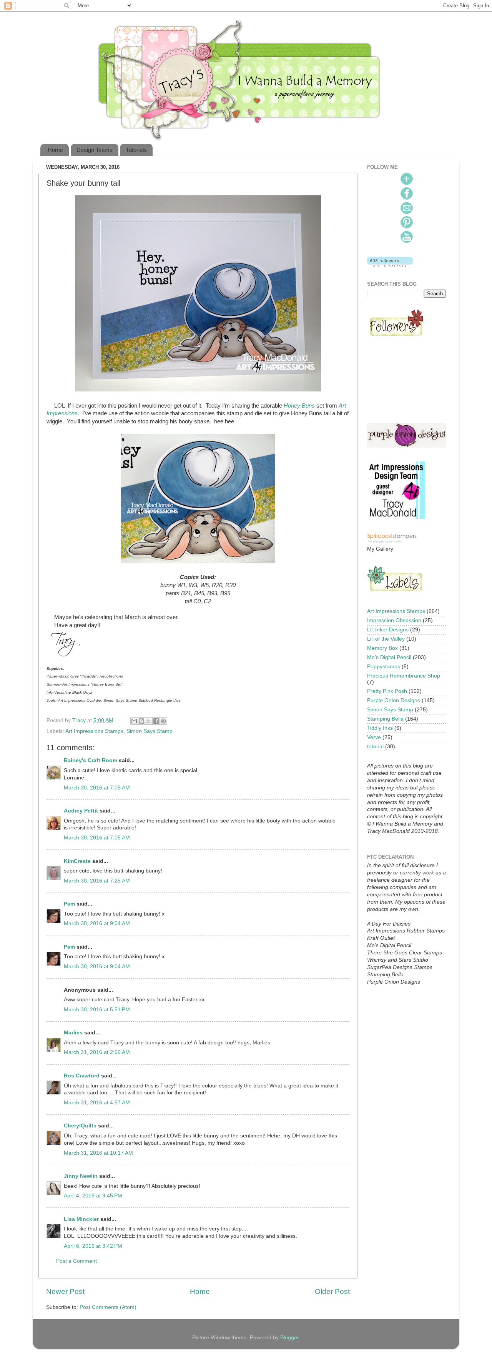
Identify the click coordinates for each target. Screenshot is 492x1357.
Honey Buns (299, 406)
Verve (374, 737)
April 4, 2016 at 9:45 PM (93, 1196)
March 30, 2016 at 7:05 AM (97, 788)
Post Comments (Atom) (108, 1307)
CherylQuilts (80, 1126)
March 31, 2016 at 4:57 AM (97, 1103)
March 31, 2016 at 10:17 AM (98, 1153)
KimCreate (77, 861)
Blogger (289, 1337)
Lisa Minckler (81, 1219)
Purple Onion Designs (393, 700)
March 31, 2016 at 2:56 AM (97, 1052)
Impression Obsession (394, 620)
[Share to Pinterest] (163, 721)
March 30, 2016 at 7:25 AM (97, 881)
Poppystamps (383, 666)
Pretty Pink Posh (387, 691)
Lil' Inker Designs (388, 630)
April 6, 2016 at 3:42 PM (93, 1246)
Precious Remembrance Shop (403, 676)
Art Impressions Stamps (94, 731)
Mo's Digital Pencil (389, 657)
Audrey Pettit (81, 811)
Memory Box (382, 648)
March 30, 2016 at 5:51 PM (97, 1009)
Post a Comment (76, 1261)
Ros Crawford (82, 1076)
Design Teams (94, 150)
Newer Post (65, 1291)
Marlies (73, 1033)
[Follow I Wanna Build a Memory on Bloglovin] (390, 265)
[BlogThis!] (141, 721)
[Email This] (134, 721)
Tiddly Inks (380, 728)
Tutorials (136, 150)
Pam (69, 904)
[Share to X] (149, 721)
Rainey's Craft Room (90, 760)
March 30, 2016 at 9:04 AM (97, 923)
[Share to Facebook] (156, 721)
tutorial (375, 746)
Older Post (332, 1291)
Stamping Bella (385, 719)
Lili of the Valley (386, 639)
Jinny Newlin (81, 1176)
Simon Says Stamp (149, 731)
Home (55, 150)
